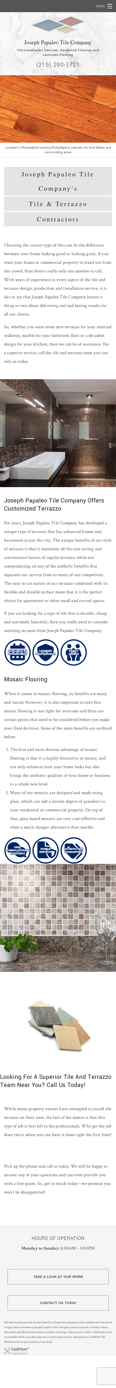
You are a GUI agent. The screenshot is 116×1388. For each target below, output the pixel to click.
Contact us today (58, 1302)
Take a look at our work (58, 1276)
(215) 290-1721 (58, 64)
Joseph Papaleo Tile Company (57, 42)
